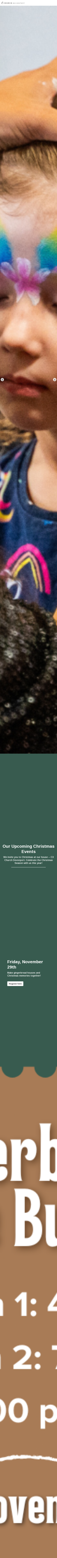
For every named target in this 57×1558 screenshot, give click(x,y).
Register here (15, 984)
